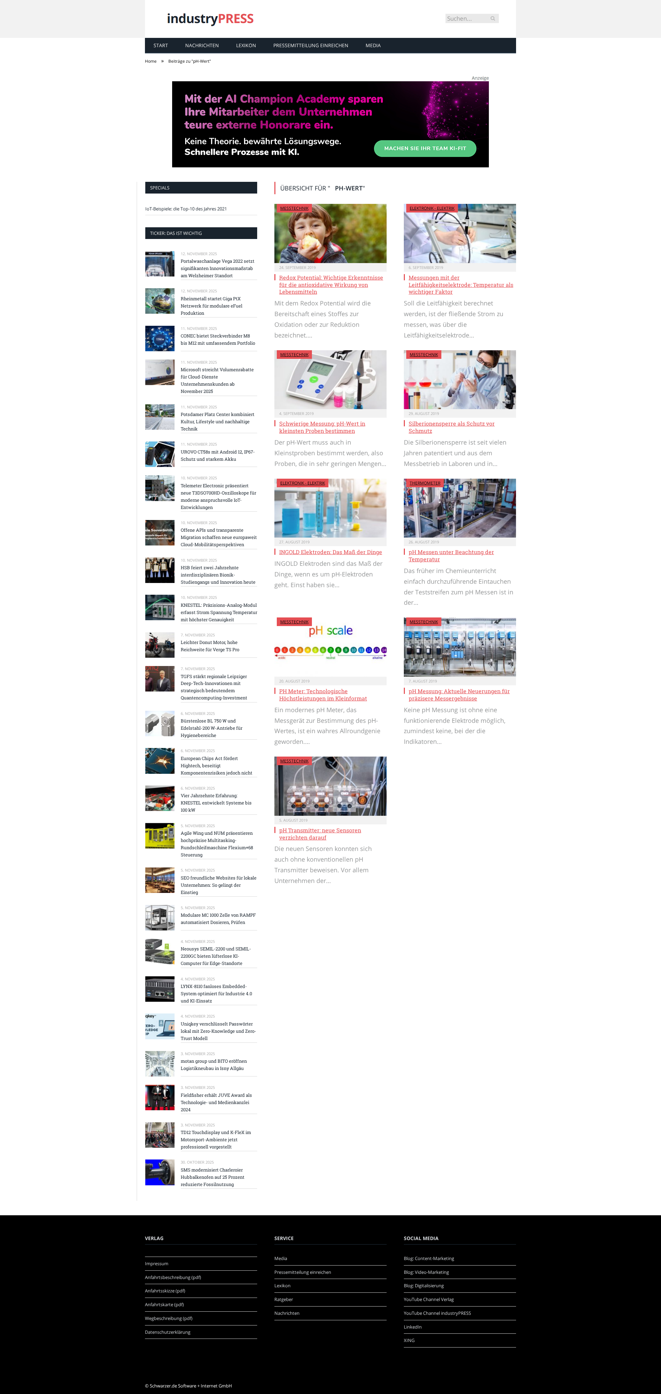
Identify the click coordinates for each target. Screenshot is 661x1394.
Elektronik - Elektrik (432, 208)
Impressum (156, 1263)
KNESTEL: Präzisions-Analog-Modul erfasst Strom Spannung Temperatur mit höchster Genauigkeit (219, 612)
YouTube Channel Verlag (429, 1299)
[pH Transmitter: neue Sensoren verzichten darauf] (330, 786)
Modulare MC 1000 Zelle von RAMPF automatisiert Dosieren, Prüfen (218, 918)
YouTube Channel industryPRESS (437, 1313)
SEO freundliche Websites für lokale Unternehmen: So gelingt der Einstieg (218, 885)
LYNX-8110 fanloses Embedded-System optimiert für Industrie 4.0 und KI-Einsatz (216, 993)
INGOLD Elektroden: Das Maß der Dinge (330, 551)
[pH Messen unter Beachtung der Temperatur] (460, 508)
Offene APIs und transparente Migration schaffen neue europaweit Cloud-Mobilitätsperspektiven (219, 537)
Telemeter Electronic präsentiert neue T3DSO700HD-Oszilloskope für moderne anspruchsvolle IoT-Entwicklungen (218, 496)
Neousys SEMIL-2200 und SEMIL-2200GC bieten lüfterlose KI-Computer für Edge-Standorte (216, 956)
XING (409, 1340)
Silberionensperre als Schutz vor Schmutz (452, 427)
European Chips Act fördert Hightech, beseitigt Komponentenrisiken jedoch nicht (216, 765)
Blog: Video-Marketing (426, 1272)
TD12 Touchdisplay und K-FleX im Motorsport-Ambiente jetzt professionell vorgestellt (216, 1139)
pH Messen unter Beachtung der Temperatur (451, 555)
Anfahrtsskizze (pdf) (165, 1291)
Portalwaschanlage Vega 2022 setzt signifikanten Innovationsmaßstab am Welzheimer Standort (217, 268)
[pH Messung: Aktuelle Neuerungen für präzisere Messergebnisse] (460, 647)
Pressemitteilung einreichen (310, 45)
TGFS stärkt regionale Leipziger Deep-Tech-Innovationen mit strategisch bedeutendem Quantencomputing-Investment (214, 687)
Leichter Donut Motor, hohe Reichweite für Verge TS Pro (210, 646)
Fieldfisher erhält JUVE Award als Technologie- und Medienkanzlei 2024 (216, 1102)
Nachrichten (202, 45)
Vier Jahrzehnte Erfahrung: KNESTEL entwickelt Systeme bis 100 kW (216, 802)
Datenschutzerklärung (167, 1332)
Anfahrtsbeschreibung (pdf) (173, 1277)
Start (161, 45)
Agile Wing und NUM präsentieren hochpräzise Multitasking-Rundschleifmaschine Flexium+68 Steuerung (217, 844)
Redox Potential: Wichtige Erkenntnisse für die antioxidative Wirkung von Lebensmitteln (331, 284)
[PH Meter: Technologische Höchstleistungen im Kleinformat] (330, 647)
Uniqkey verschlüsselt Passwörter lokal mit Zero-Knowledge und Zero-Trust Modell (218, 1031)
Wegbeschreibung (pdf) (168, 1318)
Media (373, 45)
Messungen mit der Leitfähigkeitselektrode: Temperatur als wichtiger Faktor (461, 284)
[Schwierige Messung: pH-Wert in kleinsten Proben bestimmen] (330, 379)
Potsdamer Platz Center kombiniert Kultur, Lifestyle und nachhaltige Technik (217, 421)
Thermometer (425, 483)
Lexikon (246, 45)
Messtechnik (294, 208)
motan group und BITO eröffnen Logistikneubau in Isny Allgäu (214, 1064)
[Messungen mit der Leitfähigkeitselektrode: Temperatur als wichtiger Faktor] (460, 233)
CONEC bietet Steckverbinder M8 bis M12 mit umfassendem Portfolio (218, 339)
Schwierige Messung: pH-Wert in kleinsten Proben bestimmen (322, 427)
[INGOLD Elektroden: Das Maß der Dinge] (330, 508)
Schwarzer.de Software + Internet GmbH (191, 1386)
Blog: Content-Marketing (429, 1258)
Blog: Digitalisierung (424, 1285)
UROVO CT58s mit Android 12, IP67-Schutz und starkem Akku (218, 455)
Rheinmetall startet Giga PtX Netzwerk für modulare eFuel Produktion (211, 305)
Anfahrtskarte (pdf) (164, 1304)
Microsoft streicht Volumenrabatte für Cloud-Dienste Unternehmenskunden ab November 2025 (217, 380)
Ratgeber (283, 1299)
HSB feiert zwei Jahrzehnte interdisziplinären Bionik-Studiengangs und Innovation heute (218, 574)
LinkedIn (413, 1327)
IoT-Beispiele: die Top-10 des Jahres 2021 (186, 209)
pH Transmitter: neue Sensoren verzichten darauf (320, 833)
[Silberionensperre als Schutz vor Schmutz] (460, 379)
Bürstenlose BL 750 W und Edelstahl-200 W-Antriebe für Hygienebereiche (211, 728)
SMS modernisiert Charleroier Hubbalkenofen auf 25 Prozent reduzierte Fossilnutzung (212, 1177)
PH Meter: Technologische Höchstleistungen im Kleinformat (323, 694)
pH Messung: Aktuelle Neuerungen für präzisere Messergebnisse (459, 694)
